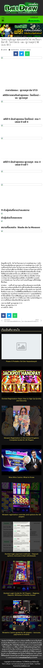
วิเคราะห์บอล (26, 50)
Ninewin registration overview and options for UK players (21, 515)
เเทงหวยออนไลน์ (13, 657)
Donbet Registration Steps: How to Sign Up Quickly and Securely (21, 400)
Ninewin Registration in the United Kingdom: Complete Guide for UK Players (21, 439)
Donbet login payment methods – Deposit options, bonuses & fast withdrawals (21, 555)
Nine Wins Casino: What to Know (21, 477)
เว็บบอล (21, 643)
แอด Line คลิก (34, 20)
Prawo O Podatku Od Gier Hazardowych (21, 361)
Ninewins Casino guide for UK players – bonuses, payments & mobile (21, 633)
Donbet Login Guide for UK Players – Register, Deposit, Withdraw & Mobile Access (21, 594)
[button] (2, 20)
